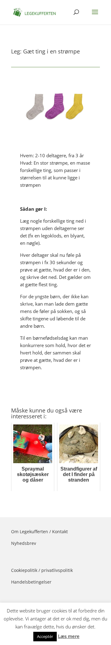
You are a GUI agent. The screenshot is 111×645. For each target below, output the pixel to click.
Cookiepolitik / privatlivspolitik (42, 570)
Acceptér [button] (45, 636)
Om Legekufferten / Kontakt (39, 531)
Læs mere (69, 636)
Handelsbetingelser (31, 582)
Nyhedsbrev (23, 543)
